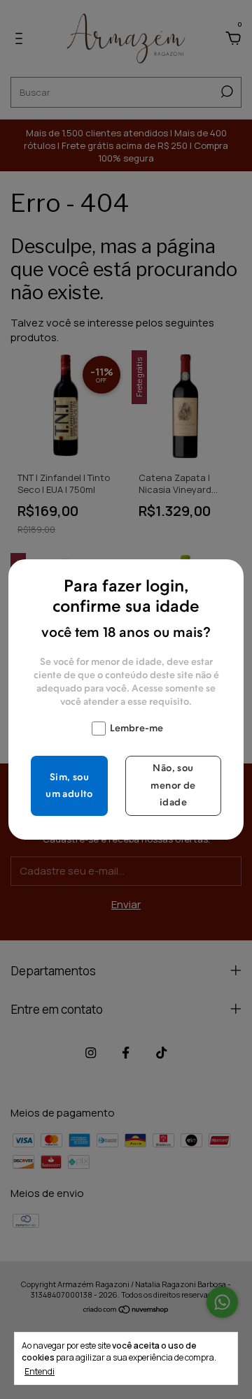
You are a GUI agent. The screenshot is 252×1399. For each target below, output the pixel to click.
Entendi (39, 1371)
